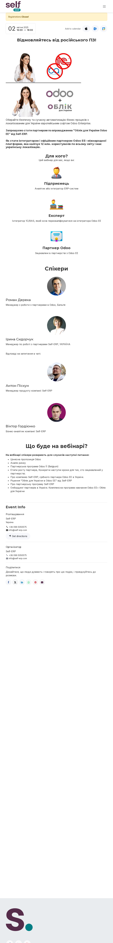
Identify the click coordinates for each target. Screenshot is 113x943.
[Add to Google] (103, 28)
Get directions (19, 536)
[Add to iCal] (86, 28)
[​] (8, 582)
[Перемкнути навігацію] (104, 6)
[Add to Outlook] (95, 28)
